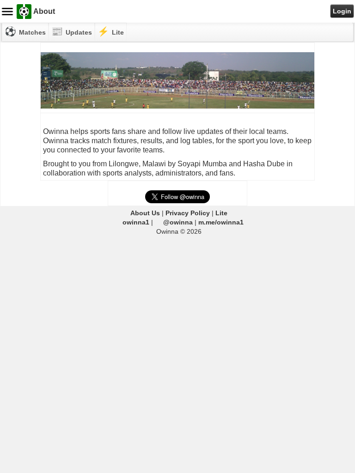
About (44, 11)
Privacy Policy (187, 213)
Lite (221, 213)
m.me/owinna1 (221, 222)
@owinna (178, 222)
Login (342, 11)
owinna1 (135, 222)
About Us (145, 213)
